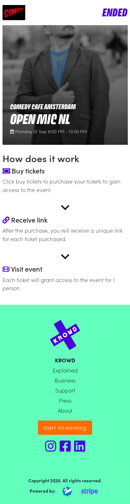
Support (65, 390)
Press (65, 400)
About (65, 410)
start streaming (65, 427)
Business (65, 380)
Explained (65, 370)
